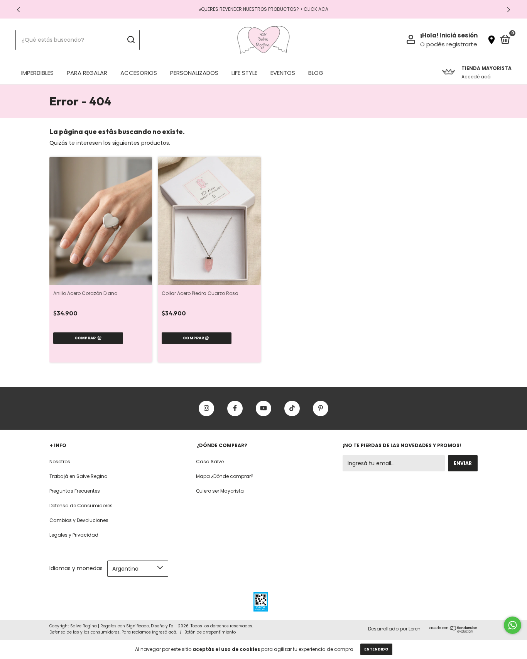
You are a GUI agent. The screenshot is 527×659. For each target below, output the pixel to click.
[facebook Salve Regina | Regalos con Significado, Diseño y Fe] (235, 408)
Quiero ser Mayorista (220, 491)
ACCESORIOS (138, 73)
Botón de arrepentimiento (210, 632)
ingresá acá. (164, 632)
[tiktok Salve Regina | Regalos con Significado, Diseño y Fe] (292, 408)
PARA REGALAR (87, 73)
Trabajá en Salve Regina (78, 476)
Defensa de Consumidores (81, 505)
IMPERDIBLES (37, 73)
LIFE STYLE (244, 73)
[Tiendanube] (453, 631)
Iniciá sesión (458, 35)
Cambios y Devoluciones (78, 520)
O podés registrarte (448, 44)
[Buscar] (130, 40)
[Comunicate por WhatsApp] (512, 625)
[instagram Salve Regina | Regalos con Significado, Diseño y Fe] (206, 408)
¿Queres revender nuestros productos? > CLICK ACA (263, 9)
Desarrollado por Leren (394, 628)
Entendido (376, 649)
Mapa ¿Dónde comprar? (224, 476)
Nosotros (59, 461)
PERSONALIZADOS (194, 73)
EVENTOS (282, 73)
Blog (315, 73)
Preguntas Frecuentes (74, 491)
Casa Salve (210, 461)
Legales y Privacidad (73, 535)
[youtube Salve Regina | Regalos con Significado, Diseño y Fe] (263, 408)
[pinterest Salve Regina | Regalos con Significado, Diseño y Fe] (320, 408)
